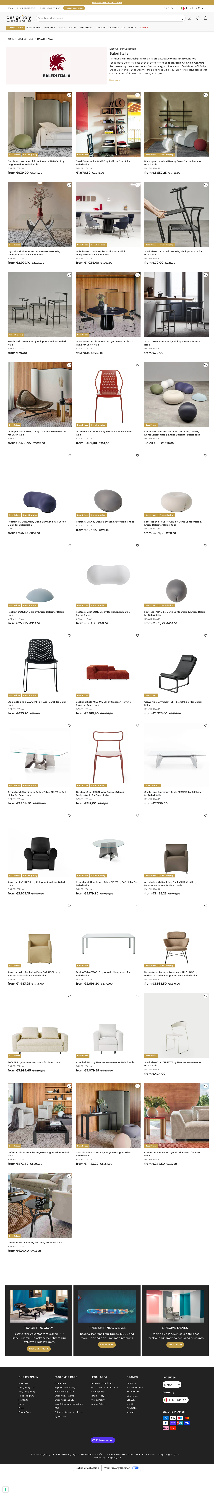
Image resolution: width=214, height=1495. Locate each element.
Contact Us (60, 1383)
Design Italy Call (26, 1387)
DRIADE (131, 1400)
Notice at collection (87, 1468)
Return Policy (97, 1395)
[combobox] (111, 18)
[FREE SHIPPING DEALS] (107, 1306)
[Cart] (206, 18)
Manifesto (23, 1400)
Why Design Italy (26, 1391)
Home (10, 39)
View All (130, 1412)
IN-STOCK (144, 27)
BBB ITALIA (132, 1395)
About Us (23, 1383)
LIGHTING (72, 27)
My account (60, 1416)
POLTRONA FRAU (135, 1387)
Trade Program (26, 1395)
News (21, 1404)
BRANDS (132, 27)
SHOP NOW (107, 1344)
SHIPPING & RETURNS (50, 8)
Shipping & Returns (64, 1395)
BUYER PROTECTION (26, 8)
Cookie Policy (98, 1404)
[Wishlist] (198, 18)
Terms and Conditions (101, 1383)
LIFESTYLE (114, 27)
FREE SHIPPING (33, 27)
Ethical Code (24, 1412)
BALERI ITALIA (133, 1391)
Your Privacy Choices (117, 1468)
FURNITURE (49, 27)
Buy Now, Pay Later (64, 1391)
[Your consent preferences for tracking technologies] (5, 1489)
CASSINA (131, 1383)
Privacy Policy (97, 1400)
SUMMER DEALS (15, 27)
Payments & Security (65, 1387)
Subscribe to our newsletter (69, 1412)
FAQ (57, 1408)
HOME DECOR (86, 27)
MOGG (130, 1404)
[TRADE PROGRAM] (39, 1306)
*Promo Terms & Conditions (104, 1387)
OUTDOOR (101, 27)
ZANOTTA (131, 1408)
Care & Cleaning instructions (69, 1404)
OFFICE (61, 27)
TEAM (10, 8)
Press (21, 1408)
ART (123, 27)
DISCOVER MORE (39, 1348)
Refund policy (97, 1391)
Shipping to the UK (64, 1400)
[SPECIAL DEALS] (175, 1306)
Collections (25, 39)
